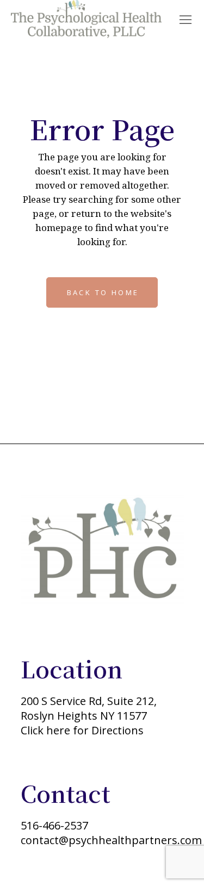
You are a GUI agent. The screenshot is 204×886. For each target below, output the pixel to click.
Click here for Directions (82, 730)
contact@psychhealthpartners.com (111, 840)
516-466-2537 (54, 825)
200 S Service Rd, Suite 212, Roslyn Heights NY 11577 (89, 708)
